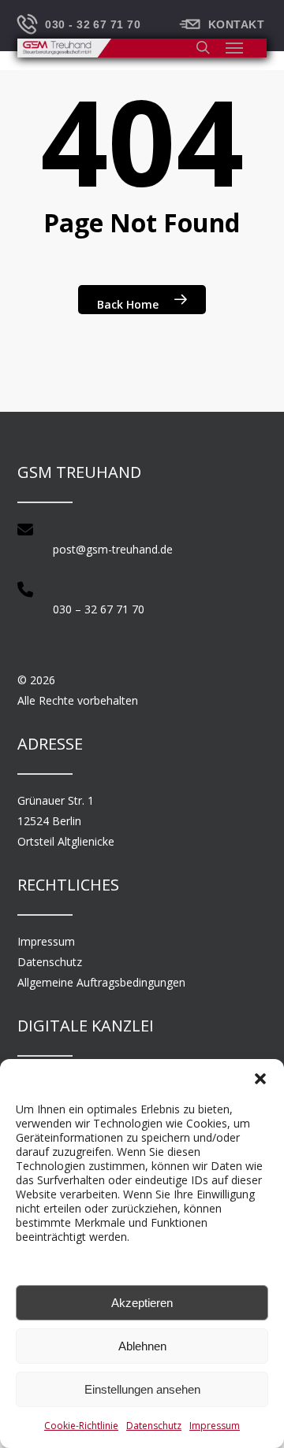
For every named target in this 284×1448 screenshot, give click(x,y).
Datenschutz (153, 1425)
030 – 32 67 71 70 (98, 609)
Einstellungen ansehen (142, 1389)
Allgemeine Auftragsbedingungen (101, 982)
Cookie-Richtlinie (81, 1425)
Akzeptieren (142, 1302)
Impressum (214, 1425)
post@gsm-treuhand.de (113, 549)
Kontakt (236, 24)
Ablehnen (142, 1346)
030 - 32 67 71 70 (92, 24)
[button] (260, 1079)
